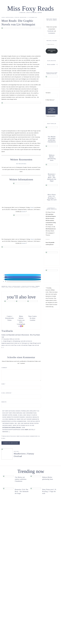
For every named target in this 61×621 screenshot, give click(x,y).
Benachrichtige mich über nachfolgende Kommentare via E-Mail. (20, 437)
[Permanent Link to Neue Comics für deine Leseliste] (32, 301)
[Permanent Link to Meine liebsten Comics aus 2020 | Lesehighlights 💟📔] (21, 301)
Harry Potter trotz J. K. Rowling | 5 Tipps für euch (51, 197)
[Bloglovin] (52, 23)
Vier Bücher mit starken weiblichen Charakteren (52, 139)
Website (3, 401)
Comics (3, 17)
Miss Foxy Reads (30, 8)
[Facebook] (50, 23)
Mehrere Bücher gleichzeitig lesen (52, 157)
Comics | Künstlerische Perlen (9, 318)
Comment (4, 367)
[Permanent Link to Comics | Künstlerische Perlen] (9, 301)
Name (3, 384)
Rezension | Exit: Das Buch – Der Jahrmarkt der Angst (51, 177)
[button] (5, 275)
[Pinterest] (51, 23)
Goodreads (50, 31)
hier (26, 429)
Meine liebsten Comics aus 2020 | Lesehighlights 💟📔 (21, 321)
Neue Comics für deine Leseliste (32, 318)
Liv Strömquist (34, 287)
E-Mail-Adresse (6, 393)
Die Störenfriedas (21, 163)
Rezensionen (23, 17)
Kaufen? (24, 211)
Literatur (16, 17)
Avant (32, 207)
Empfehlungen (9, 17)
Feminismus (17, 287)
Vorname (48, 92)
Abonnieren (51, 50)
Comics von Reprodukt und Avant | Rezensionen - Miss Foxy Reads (20, 334)
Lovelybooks (51, 33)
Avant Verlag (9, 287)
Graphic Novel (25, 287)
